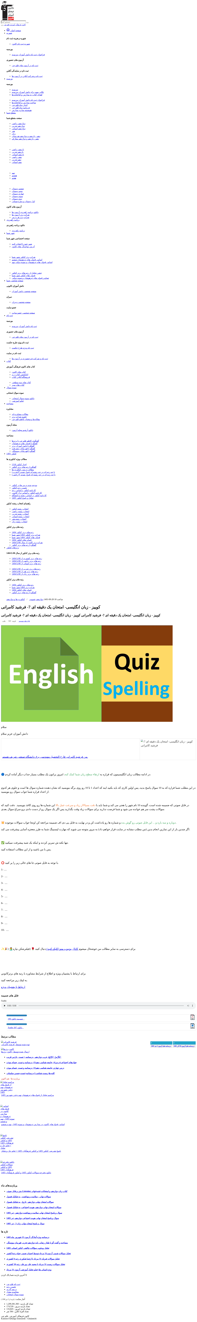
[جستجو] (27, 22)
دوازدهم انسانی (18, 128)
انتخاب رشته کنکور (20, 509)
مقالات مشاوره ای (20, 414)
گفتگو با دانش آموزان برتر (23, 446)
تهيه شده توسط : (15, 1044)
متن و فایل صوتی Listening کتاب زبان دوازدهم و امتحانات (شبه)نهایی (36, 1191)
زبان (14, 134)
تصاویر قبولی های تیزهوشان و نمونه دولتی (30, 278)
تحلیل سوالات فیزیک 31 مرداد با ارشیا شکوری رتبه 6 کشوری (33, 1259)
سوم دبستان (17, 196)
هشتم (14, 175)
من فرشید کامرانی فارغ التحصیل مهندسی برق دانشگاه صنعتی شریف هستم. (45, 756)
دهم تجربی (16, 160)
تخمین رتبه (11, 1287)
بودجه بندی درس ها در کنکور (24, 485)
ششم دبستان (18, 189)
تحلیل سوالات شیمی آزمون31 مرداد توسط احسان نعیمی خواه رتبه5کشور (38, 1253)
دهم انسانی (17, 162)
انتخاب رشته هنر (19, 519)
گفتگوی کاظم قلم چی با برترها (25, 441)
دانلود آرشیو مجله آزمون (22, 430)
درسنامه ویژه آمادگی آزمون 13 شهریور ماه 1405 (27, 1237)
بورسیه (9, 79)
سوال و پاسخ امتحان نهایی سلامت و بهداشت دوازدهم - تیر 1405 (34, 1213)
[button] (24, 621)
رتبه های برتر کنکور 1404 (23, 532)
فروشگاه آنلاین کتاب (21, 377)
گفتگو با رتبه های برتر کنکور (24, 467)
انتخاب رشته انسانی (20, 516)
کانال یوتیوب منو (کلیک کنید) (62, 948)
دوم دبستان (17, 199)
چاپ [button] (3, 621)
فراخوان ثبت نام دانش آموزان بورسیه (28, 54)
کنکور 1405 (11, 454)
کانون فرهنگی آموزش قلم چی (15, 25)
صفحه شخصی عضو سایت (23, 313)
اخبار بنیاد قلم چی (19, 105)
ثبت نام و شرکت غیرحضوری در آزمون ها (30, 358)
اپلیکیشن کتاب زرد (20, 374)
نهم (13, 173)
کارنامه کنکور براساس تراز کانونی (27, 493)
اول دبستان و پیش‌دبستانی (23, 201)
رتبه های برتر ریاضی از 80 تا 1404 (26, 561)
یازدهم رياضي (18, 149)
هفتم (14, 178)
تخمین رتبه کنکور (19, 488)
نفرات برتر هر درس (20, 217)
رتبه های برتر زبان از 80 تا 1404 (25, 574)
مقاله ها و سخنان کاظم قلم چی (26, 419)
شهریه (9, 33)
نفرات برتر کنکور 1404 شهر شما (26, 535)
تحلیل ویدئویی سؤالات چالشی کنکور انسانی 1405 (27, 1248)
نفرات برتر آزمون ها (20, 215)
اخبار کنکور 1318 (19, 464)
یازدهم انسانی (18, 154)
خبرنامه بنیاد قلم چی (21, 108)
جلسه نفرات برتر (19, 417)
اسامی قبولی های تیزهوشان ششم (27, 260)
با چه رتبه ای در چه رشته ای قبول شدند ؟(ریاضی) (33, 475)
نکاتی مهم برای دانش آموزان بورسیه (28, 92)
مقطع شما (11, 113)
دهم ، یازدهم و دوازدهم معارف (25, 139)
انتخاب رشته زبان (19, 521)
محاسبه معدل (12, 1292)
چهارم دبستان (18, 194)
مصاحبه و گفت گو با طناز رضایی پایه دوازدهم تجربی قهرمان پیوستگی (37, 1243)
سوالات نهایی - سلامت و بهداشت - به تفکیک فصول (28, 1196)
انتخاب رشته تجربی (20, 514)
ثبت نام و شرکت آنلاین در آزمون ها (27, 76)
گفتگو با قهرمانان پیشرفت (23, 448)
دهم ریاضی (17, 157)
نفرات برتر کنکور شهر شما (23, 257)
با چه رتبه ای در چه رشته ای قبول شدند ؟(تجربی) (33, 472)
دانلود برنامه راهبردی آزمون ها (25, 212)
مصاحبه (9, 403)
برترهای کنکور (12, 547)
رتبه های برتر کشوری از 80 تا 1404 (27, 558)
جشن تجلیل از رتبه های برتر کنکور (27, 273)
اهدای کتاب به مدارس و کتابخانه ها (27, 95)
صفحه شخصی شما (14, 280)
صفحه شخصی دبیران (21, 302)
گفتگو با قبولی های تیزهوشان (25, 443)
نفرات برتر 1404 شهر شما (23, 587)
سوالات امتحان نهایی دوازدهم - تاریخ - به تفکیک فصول (30, 1202)
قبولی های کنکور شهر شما (23, 275)
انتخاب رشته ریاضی (20, 511)
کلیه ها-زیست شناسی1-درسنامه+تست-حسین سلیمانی (30, 1073)
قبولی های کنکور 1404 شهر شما (26, 537)
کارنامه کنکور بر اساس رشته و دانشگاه (29, 495)
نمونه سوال (11, 387)
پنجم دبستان (17, 191)
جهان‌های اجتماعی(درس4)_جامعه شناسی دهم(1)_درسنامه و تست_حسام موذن (41, 1062)
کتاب (8, 361)
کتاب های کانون (19, 372)
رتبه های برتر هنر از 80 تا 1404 (25, 571)
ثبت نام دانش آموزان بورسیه (24, 326)
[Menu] (2, 25)
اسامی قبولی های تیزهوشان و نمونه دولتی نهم (32, 262)
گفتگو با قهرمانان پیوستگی (23, 451)
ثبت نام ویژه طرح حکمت (23, 348)
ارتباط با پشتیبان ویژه (13, 986)
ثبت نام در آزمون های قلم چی (25, 65)
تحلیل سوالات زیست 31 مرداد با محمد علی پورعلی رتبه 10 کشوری (35, 1264)
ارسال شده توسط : (15, 1052)
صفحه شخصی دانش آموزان (24, 291)
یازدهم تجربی (17, 152)
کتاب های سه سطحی (21, 382)
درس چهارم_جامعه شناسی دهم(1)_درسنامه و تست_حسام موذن (35, 1068)
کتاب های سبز (18, 385)
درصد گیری (11, 1289)
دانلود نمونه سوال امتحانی (23, 398)
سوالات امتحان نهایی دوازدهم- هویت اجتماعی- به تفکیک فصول (33, 1207)
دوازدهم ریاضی (18, 123)
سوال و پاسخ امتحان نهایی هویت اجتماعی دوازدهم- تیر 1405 (32, 1218)
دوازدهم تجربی (18, 126)
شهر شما (10, 233)
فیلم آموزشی (18, 401)
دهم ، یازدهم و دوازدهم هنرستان (26, 136)
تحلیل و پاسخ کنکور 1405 (23, 498)
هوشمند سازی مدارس (21, 110)
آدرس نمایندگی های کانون (23, 246)
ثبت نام (9, 315)
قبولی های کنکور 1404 (21, 540)
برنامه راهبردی (13, 220)
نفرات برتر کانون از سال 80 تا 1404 (27, 542)
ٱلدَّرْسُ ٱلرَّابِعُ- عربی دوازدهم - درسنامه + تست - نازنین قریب (33, 1057)
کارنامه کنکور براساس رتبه (24, 490)
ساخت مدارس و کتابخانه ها (24, 102)
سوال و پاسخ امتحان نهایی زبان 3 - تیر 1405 (25, 1223)
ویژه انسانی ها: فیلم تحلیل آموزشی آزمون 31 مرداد (28, 1270)
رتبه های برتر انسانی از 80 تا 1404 (26, 563)
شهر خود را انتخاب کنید (22, 244)
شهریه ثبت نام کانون (21, 44)
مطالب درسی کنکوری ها (23, 469)
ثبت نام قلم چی (13, 1284)
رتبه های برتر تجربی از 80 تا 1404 (26, 569)
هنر (13, 131)
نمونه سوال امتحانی (15, 1294)
